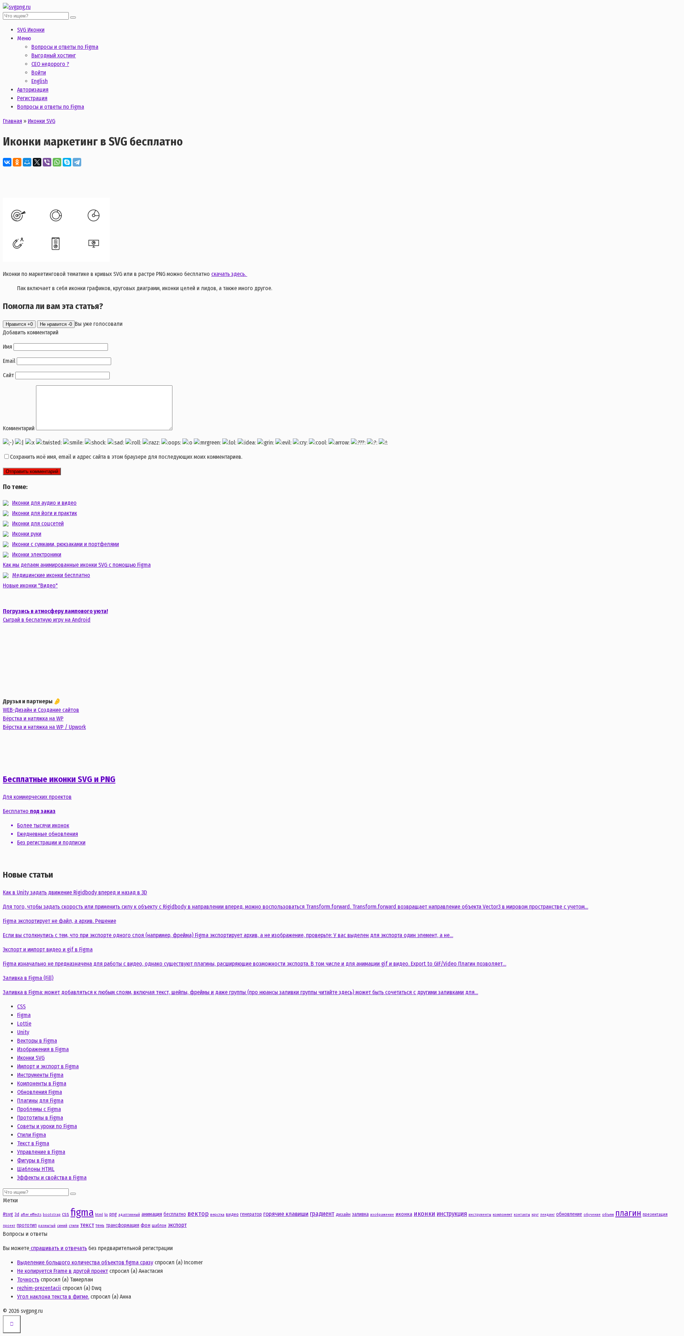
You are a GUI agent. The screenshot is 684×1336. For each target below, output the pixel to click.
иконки (424, 1213)
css (65, 1214)
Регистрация (32, 98)
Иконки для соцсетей (38, 523)
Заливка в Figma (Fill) (28, 978)
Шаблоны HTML (36, 1169)
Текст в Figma (33, 1143)
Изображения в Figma (43, 1049)
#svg (8, 1214)
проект (9, 1225)
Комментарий (19, 428)
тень (99, 1225)
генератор (251, 1214)
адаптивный (129, 1214)
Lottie (24, 1023)
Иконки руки (26, 533)
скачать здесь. (229, 274)
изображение (382, 1214)
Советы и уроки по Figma (47, 1126)
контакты (522, 1214)
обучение (592, 1214)
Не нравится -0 (56, 324)
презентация (655, 1214)
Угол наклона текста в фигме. (53, 1296)
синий (62, 1225)
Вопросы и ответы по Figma (64, 46)
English (39, 81)
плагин (628, 1213)
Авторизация (32, 89)
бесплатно (175, 1214)
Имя (7, 346)
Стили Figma (31, 1134)
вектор (198, 1213)
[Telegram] (77, 162)
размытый (47, 1225)
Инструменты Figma (40, 1075)
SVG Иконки (31, 29)
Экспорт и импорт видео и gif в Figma (48, 949)
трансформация (122, 1225)
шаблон (159, 1225)
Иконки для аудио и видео (44, 502)
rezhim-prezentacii (39, 1288)
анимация (151, 1214)
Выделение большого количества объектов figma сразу (85, 1262)
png (113, 1214)
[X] (37, 162)
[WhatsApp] (57, 162)
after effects (31, 1214)
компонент (502, 1214)
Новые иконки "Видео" (30, 585)
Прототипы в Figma (40, 1117)
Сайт (8, 375)
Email (9, 361)
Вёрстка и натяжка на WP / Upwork (44, 727)
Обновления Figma (39, 1092)
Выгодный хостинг (53, 55)
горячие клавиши (286, 1214)
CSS (21, 1006)
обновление (569, 1214)
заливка (360, 1214)
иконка (403, 1214)
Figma (24, 1015)
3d (17, 1214)
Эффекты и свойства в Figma (52, 1177)
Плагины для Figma (40, 1100)
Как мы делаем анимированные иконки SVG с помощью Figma (77, 564)
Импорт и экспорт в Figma (48, 1066)
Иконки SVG (31, 1057)
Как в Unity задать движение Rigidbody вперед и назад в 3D (75, 892)
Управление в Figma (41, 1152)
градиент (322, 1214)
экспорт (177, 1225)
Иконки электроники (36, 554)
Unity (23, 1032)
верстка (217, 1214)
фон (145, 1225)
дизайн (343, 1214)
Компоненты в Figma (41, 1083)
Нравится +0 (19, 324)
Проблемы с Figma (39, 1109)
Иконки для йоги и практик (44, 513)
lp (106, 1214)
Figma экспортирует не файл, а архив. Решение (59, 921)
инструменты (479, 1214)
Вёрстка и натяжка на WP (33, 718)
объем (608, 1214)
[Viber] (47, 162)
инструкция (452, 1214)
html (99, 1214)
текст (87, 1225)
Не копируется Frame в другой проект (62, 1271)
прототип (27, 1225)
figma (82, 1212)
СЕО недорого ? (50, 64)
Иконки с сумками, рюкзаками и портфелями (65, 544)
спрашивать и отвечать (58, 1248)
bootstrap (52, 1214)
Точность (28, 1279)
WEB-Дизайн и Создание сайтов (41, 709)
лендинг (547, 1214)
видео (232, 1214)
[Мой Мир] (27, 162)
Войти (38, 72)
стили (74, 1225)
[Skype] (67, 162)
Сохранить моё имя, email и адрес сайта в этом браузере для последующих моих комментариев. (126, 456)
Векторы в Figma (37, 1040)
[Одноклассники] (17, 162)
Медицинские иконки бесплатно (51, 575)
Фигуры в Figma (36, 1160)
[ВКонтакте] (7, 162)
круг (535, 1214)
